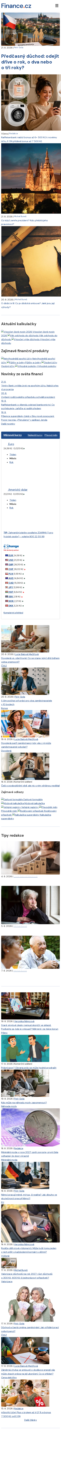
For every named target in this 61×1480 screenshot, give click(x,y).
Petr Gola (18, 47)
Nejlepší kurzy (35, 435)
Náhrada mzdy (9, 1106)
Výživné (5, 1255)
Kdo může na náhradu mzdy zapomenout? (24, 1102)
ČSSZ (4, 665)
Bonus (4, 708)
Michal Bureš (20, 216)
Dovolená (6, 750)
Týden (12, 454)
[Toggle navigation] (57, 5)
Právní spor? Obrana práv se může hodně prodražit (28, 1067)
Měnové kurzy (13, 435)
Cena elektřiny (9, 1377)
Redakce (13, 133)
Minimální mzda (9, 1159)
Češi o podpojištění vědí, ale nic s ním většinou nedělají (30, 785)
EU (2, 1202)
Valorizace (6, 1281)
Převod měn (51, 435)
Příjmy (4, 1032)
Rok (11, 462)
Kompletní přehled (13, 612)
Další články (30, 1420)
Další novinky (8, 423)
